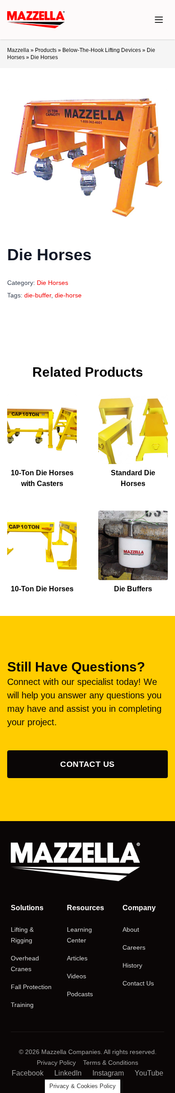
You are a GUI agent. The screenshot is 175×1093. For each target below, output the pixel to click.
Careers (133, 947)
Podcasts (80, 994)
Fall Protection (31, 986)
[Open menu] (159, 20)
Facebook (28, 1073)
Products (46, 50)
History (132, 965)
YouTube (149, 1073)
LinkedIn (68, 1073)
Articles (77, 958)
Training (22, 1004)
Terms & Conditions (110, 1062)
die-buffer (37, 295)
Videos (76, 976)
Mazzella (18, 50)
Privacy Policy (56, 1062)
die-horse (68, 295)
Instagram (108, 1073)
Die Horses (52, 282)
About (130, 929)
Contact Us (87, 764)
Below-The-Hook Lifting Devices (101, 50)
